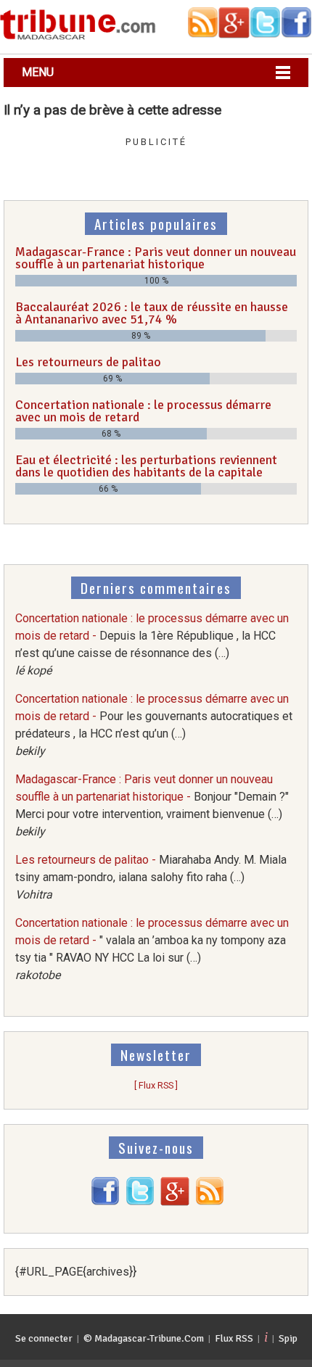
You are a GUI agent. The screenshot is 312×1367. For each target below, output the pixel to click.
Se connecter (44, 1338)
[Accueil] (78, 37)
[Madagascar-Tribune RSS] (209, 1202)
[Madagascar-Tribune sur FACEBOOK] (105, 1202)
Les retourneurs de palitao (88, 362)
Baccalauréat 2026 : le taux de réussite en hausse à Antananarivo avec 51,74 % (151, 313)
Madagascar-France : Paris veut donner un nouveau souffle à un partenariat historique (155, 258)
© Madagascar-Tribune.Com (143, 1338)
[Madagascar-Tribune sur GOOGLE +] (174, 1202)
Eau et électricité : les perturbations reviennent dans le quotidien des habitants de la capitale (146, 466)
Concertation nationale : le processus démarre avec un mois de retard (143, 411)
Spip (288, 1338)
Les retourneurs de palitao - (151, 877)
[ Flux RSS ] (156, 1085)
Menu (38, 72)
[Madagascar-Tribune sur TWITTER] (140, 1202)
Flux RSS (234, 1338)
